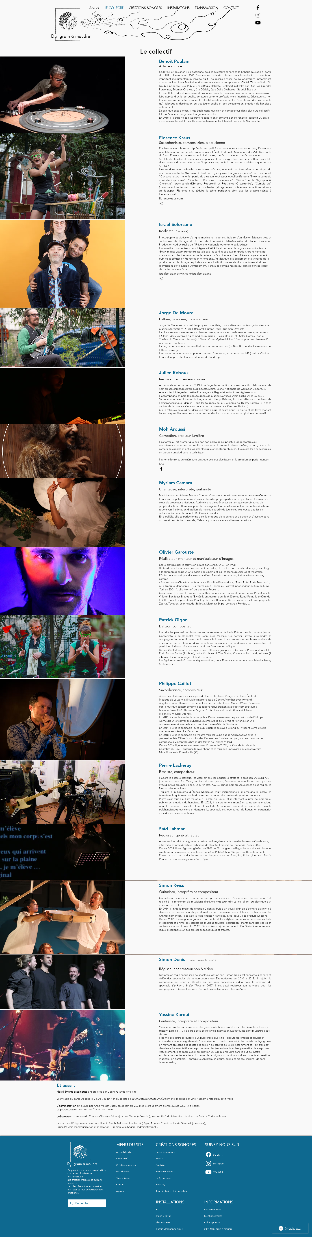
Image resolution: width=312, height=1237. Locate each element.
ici (175, 664)
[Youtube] (208, 1172)
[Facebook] (258, 7)
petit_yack (226, 1098)
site (134, 1091)
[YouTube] (258, 22)
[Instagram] (208, 1163)
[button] (212, 1209)
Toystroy (173, 603)
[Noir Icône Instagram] (258, 15)
